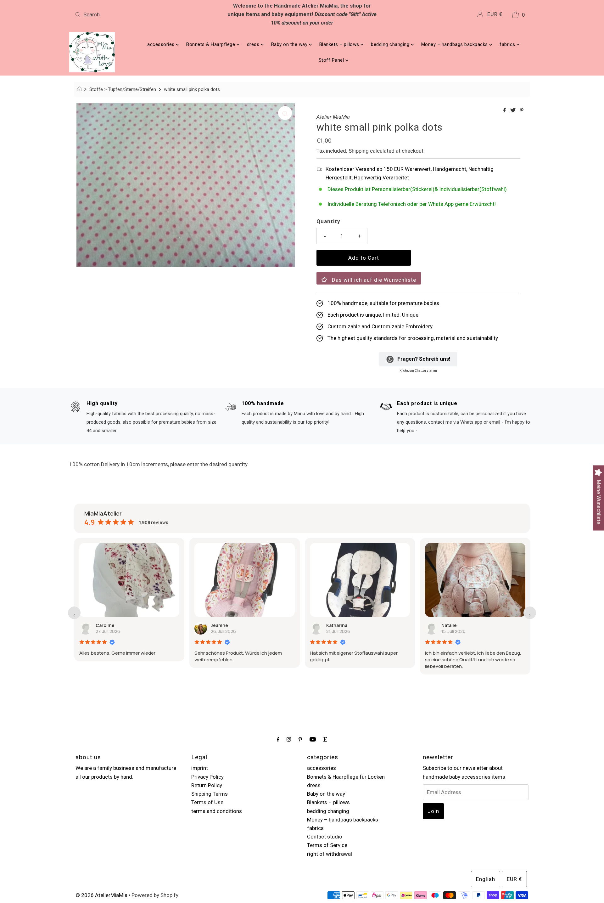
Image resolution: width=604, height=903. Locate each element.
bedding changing (391, 44)
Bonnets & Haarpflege (211, 44)
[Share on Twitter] (513, 111)
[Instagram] (289, 739)
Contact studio (324, 836)
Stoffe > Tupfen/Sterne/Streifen (122, 89)
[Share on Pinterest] (521, 111)
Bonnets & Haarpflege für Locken (346, 777)
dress (254, 44)
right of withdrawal (329, 854)
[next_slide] (529, 613)
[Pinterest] (300, 739)
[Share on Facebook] (505, 111)
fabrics (508, 44)
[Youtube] (313, 739)
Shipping (359, 151)
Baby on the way (290, 44)
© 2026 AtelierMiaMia (101, 895)
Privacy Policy (207, 777)
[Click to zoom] (285, 113)
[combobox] (147, 14)
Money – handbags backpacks (455, 44)
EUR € (494, 14)
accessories (161, 44)
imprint (199, 768)
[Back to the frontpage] (80, 89)
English (485, 879)
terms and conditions (216, 811)
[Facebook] (278, 739)
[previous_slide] (74, 613)
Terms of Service (327, 845)
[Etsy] (325, 739)
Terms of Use (207, 802)
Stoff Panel (332, 60)
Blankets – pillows (340, 44)
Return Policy (206, 785)
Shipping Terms (209, 794)
